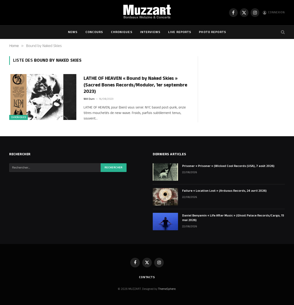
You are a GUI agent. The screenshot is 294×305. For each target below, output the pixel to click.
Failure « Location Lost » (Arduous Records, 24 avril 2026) (224, 191)
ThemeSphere (166, 289)
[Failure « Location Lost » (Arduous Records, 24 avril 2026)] (165, 196)
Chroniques (121, 32)
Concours (94, 32)
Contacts (147, 277)
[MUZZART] (147, 12)
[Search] (282, 32)
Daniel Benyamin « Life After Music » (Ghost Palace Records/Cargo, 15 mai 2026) (233, 217)
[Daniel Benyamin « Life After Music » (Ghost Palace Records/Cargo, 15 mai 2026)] (165, 221)
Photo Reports (212, 32)
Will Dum (89, 99)
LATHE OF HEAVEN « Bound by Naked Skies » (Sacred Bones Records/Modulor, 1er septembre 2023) (135, 85)
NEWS (72, 32)
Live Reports (179, 32)
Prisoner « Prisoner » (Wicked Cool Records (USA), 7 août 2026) (228, 166)
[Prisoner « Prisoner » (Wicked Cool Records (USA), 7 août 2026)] (165, 172)
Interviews (150, 32)
